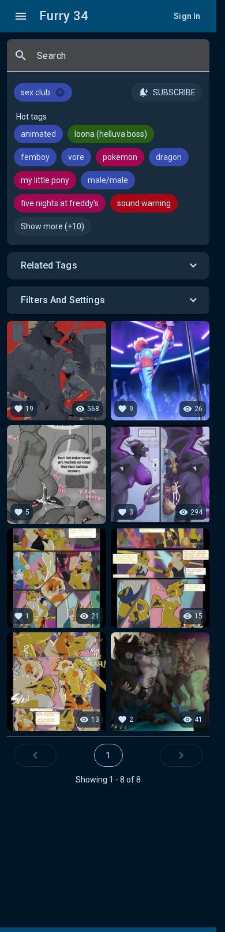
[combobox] (118, 60)
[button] (108, 265)
